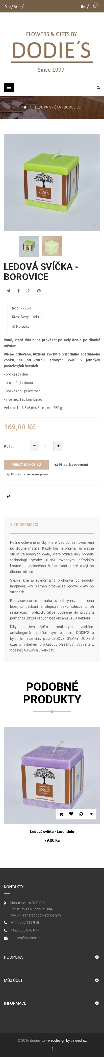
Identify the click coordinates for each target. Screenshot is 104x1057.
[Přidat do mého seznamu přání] (77, 814)
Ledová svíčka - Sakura (57, 832)
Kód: (16, 308)
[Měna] (7, 6)
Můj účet (13, 980)
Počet (9, 447)
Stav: (16, 317)
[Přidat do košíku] (67, 814)
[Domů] (25, 107)
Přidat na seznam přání (29, 474)
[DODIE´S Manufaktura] (52, 50)
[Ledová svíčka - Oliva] (29, 246)
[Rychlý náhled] (97, 814)
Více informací (24, 525)
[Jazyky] (16, 6)
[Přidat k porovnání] (87, 814)
